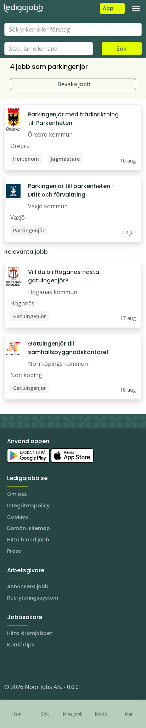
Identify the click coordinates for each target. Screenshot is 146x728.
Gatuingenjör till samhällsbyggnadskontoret (68, 348)
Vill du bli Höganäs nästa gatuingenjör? (63, 276)
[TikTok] (52, 665)
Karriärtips (20, 644)
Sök (122, 49)
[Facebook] (38, 665)
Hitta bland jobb (28, 539)
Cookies (17, 516)
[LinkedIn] (24, 665)
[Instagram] (10, 665)
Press (14, 551)
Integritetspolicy (28, 505)
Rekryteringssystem (32, 597)
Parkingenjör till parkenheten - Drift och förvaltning (71, 190)
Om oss (17, 494)
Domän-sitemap (28, 528)
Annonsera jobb (28, 586)
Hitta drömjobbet (29, 633)
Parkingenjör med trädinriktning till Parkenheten (73, 118)
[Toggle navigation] (136, 8)
